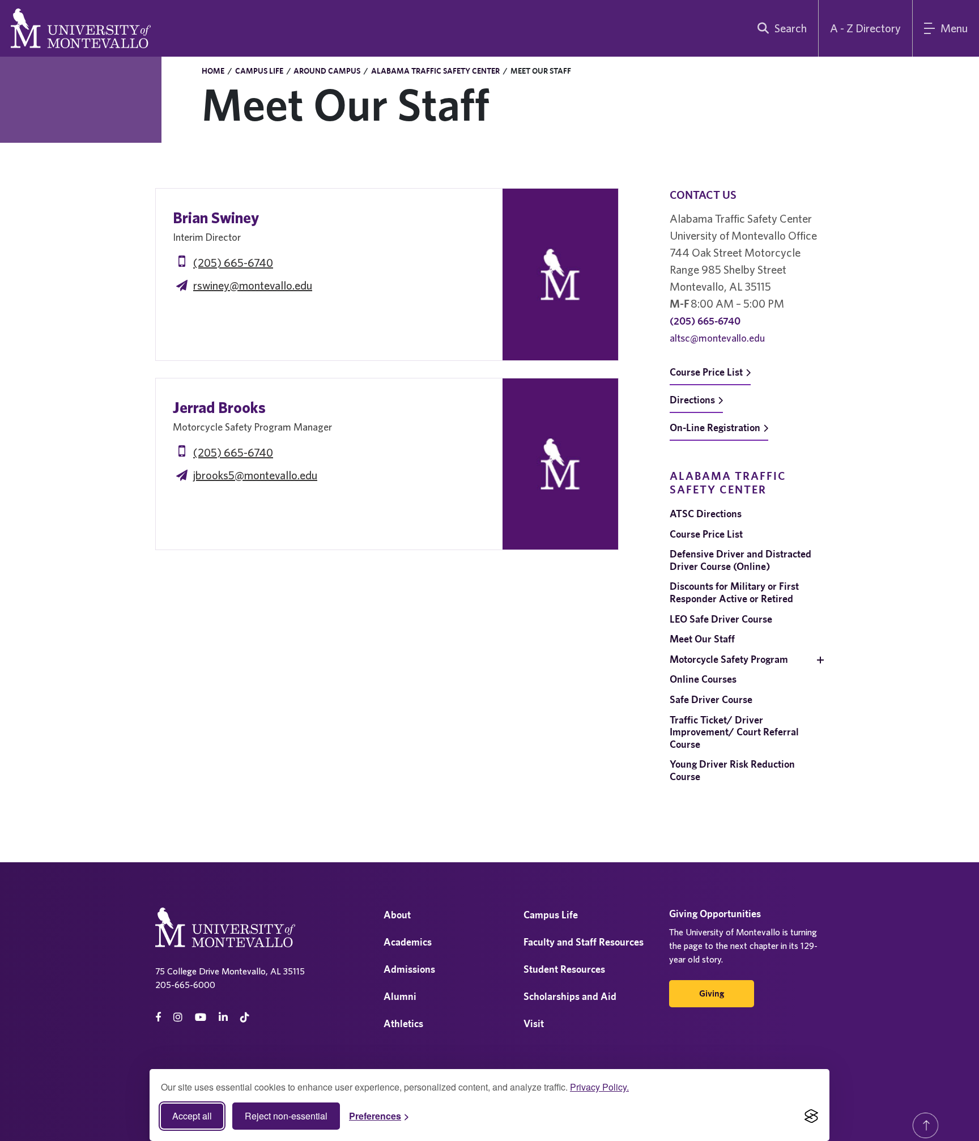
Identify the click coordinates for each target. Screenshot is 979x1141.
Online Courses (703, 679)
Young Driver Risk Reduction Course (732, 770)
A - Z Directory (865, 28)
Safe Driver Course (711, 699)
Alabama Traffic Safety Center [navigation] (728, 482)
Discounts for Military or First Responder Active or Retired (734, 592)
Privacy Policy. (599, 1086)
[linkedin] (223, 1017)
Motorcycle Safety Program (729, 659)
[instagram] (177, 1017)
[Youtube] (200, 1017)
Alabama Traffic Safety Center (435, 70)
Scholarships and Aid (569, 996)
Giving (711, 993)
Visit (533, 1023)
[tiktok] (244, 1017)
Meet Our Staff (702, 639)
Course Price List (706, 372)
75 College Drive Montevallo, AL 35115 (230, 971)
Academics (408, 942)
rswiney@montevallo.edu (252, 285)
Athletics (403, 1023)
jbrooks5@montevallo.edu (255, 475)
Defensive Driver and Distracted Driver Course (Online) (740, 560)
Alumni (400, 996)
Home (213, 70)
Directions (692, 400)
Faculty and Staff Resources (583, 942)
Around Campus (326, 70)
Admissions (409, 969)
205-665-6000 (185, 985)
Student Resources (564, 969)
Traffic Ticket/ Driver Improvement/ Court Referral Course (734, 732)
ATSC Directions (706, 514)
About (397, 915)
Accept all (192, 1115)
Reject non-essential (286, 1115)
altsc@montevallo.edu (717, 338)
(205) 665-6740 (233, 262)
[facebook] (158, 1017)
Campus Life (259, 70)
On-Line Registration (715, 427)
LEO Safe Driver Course (721, 619)
